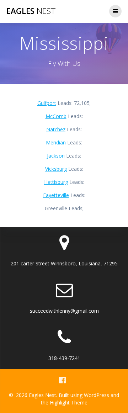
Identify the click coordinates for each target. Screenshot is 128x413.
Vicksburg (56, 168)
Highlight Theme (68, 402)
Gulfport (46, 103)
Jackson (56, 155)
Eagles (31, 11)
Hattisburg (56, 182)
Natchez (55, 129)
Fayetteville (56, 195)
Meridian (56, 142)
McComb (56, 116)
